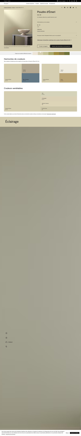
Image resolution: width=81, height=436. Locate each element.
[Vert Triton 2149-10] (61, 53)
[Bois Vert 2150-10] (56, 53)
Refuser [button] (67, 432)
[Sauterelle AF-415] (45, 53)
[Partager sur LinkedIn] (70, 7)
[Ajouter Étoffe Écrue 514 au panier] (71, 109)
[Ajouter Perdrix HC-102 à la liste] (37, 66)
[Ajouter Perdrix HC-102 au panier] (34, 66)
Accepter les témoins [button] (75, 432)
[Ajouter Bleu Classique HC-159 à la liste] (37, 75)
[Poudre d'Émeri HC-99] (40, 53)
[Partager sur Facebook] (64, 7)
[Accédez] (72, 1)
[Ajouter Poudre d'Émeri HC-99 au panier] (16, 66)
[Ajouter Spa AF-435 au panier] (71, 94)
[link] (74, 1)
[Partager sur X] (76, 7)
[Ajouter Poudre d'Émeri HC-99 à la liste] (19, 66)
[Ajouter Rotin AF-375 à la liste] (75, 75)
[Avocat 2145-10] (67, 53)
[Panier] (76, 1)
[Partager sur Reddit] (73, 7)
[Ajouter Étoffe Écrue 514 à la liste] (75, 109)
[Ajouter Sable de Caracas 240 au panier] (71, 104)
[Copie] (62, 7)
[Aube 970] (35, 53)
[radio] (6, 333)
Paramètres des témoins (10, 434)
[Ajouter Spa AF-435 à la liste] (75, 94)
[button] (69, 1)
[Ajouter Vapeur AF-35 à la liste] (75, 66)
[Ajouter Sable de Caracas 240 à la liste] (75, 104)
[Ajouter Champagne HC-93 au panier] (71, 99)
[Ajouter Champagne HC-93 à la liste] (75, 99)
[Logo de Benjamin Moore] (7, 3)
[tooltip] (39, 25)
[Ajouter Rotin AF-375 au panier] (71, 75)
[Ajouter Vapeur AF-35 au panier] (71, 66)
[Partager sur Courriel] (67, 7)
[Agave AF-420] (51, 53)
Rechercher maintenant (51, 113)
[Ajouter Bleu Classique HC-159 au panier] (34, 75)
